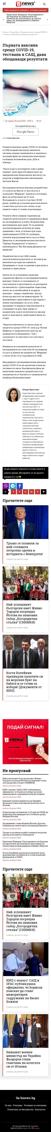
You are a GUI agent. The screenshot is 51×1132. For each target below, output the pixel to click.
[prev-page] (3, 19)
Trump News (14, 32)
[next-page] (47, 19)
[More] (43, 491)
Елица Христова (13, 138)
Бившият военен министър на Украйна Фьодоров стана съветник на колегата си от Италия (24, 803)
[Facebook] (13, 491)
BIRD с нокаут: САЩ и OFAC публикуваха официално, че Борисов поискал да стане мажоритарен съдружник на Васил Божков (23, 791)
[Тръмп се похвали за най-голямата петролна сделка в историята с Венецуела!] (25, 522)
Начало (5, 32)
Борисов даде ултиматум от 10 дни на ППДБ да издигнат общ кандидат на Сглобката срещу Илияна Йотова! (25, 814)
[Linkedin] (31, 491)
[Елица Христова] (13, 423)
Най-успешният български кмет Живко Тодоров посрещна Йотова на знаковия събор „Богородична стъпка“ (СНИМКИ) (24, 613)
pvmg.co (37, 1128)
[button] (45, 4)
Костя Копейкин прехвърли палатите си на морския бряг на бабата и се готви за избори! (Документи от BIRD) (24, 681)
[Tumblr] (37, 491)
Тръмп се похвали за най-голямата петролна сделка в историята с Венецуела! (24, 548)
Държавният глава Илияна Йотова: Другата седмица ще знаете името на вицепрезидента (25, 824)
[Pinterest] (19, 491)
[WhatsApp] (25, 491)
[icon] (6, 487)
